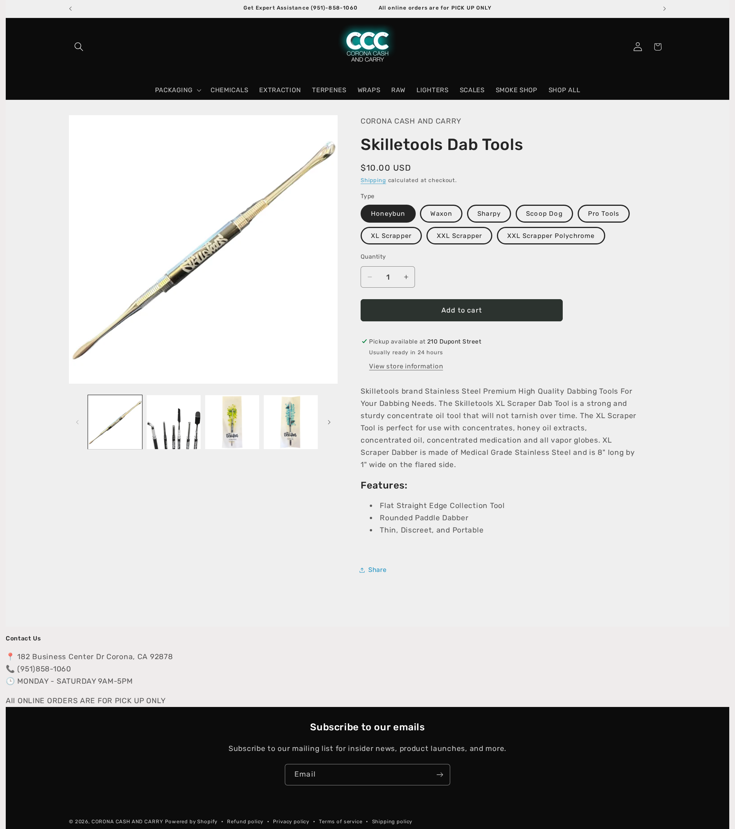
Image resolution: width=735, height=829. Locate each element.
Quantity (373, 256)
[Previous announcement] (70, 9)
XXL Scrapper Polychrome (551, 235)
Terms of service (340, 821)
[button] (79, 47)
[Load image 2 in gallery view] (174, 422)
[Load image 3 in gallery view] (232, 422)
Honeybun (388, 213)
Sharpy (489, 213)
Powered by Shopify (191, 821)
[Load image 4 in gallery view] (291, 422)
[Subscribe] (440, 774)
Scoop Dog (544, 213)
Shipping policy (392, 821)
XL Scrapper (391, 235)
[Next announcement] (664, 9)
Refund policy (245, 821)
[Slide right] (329, 422)
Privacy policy (291, 821)
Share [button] (377, 569)
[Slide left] (77, 422)
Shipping (373, 180)
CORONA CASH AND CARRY (127, 821)
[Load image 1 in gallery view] (115, 422)
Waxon (441, 213)
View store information (406, 366)
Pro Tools (604, 213)
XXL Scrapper (459, 235)
